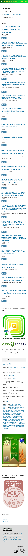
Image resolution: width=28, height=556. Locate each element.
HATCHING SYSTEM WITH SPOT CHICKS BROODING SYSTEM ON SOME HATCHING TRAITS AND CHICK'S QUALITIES (12, 181)
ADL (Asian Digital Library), (14, 414)
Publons (5, 405)
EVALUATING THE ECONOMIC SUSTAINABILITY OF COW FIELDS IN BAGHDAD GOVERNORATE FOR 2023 (13, 84)
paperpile (21, 425)
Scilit (16, 404)
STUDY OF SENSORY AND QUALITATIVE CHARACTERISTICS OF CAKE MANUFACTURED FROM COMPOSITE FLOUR (13, 251)
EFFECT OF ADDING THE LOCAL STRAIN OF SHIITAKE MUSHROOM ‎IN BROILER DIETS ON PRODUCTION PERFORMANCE (13, 124)
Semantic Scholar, (15, 419)
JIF (19, 420)
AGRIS (19, 404)
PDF (5, 38)
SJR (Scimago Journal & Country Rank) (13, 415)
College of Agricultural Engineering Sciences (14, 368)
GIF (4, 422)
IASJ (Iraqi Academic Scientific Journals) (12, 416)
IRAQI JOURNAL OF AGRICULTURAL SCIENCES (15, 1)
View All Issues (4, 303)
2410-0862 (13, 378)
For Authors (5, 519)
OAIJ (10, 407)
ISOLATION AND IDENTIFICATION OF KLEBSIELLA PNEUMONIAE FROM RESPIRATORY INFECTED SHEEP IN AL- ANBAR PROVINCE (14, 44)
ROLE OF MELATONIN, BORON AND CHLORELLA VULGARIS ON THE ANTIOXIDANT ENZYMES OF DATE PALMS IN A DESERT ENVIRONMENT (13, 194)
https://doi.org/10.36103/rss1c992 (12, 14)
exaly (4, 426)
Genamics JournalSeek (10, 422)
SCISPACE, (16, 425)
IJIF (21, 420)
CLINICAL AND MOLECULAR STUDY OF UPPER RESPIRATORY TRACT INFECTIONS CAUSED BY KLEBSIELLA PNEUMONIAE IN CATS (13, 168)
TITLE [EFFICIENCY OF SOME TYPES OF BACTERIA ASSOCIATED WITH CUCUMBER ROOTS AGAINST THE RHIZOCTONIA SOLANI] (13, 137)
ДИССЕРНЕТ (9, 426)
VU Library (11, 425)
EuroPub (10, 405)
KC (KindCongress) (14, 420)
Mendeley (5, 425)
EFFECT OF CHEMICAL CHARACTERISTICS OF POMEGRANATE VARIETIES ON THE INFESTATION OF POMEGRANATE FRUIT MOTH (13, 97)
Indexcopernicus (16, 405)
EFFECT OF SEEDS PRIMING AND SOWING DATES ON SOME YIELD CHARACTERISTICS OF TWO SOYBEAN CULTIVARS (13, 57)
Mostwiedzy (22, 423)
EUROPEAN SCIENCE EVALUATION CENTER (12, 422)
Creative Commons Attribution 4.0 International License (12, 535)
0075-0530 (11, 375)
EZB (14, 426)
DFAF (7, 420)
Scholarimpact (6, 410)
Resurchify (5, 407)
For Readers (5, 517)
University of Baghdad (13, 367)
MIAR (9, 411)
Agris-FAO (5, 428)
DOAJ (13, 404)
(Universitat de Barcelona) (17, 411)
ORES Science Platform (12, 408)
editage (17, 426)
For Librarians (5, 521)
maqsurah (21, 426)
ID (7, 401)
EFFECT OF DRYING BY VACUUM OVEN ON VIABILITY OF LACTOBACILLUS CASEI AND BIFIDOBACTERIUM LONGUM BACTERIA (12, 279)
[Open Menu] (1, 1)
